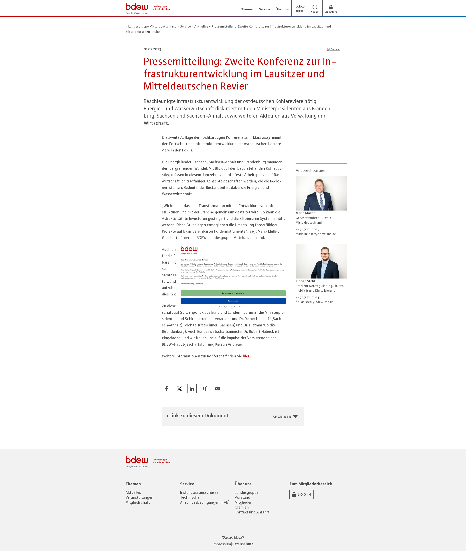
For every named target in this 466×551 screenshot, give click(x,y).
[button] (166, 388)
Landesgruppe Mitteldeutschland (152, 26)
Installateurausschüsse (199, 492)
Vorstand (242, 497)
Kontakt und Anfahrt (252, 512)
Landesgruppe (247, 492)
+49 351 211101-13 (307, 229)
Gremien (242, 507)
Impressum (222, 544)
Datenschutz (242, 544)
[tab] (233, 415)
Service (185, 26)
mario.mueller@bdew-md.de (316, 234)
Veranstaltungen (139, 497)
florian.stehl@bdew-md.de (315, 302)
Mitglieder (243, 502)
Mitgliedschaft (138, 502)
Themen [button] (247, 9)
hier (246, 356)
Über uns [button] (282, 9)
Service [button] (264, 9)
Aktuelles (201, 26)
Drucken (335, 49)
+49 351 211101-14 (307, 297)
